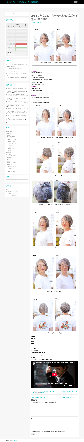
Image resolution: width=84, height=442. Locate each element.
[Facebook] (75, 2)
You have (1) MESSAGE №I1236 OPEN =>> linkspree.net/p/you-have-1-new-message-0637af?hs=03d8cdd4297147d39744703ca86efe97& (17, 90)
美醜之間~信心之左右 (12, 171)
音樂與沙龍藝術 (11, 148)
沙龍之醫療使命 (63, 391)
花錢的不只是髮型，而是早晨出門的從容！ (16, 105)
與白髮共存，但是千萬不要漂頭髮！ (15, 71)
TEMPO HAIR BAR (12, 139)
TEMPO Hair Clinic (12, 136)
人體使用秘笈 (10, 145)
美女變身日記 (74, 391)
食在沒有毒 (10, 150)
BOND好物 (9, 131)
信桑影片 (31, 6)
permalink (43, 392)
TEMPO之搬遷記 (11, 141)
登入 (8, 189)
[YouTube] (77, 2)
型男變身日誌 (10, 157)
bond (39, 22)
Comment (33, 404)
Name (32, 418)
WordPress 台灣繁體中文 (12, 195)
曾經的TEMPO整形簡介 (13, 143)
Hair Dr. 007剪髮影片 (12, 155)
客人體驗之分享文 (38, 6)
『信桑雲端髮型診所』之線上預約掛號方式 (15, 121)
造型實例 (16, 6)
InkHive (15, 440)
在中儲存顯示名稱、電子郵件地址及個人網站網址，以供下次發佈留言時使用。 (48, 431)
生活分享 (21, 6)
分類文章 (9, 92)
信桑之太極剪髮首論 (45, 391)
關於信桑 (26, 6)
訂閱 (12, 191)
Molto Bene (10, 137)
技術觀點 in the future (54, 391)
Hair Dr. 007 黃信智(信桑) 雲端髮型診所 (22, 2)
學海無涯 (10, 147)
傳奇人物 (10, 164)
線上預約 (11, 6)
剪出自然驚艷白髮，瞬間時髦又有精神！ (39, 397)
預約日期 (9, 52)
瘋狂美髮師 (69, 391)
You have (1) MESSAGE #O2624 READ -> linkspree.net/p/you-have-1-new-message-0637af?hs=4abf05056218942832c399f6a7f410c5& (17, 96)
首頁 (7, 6)
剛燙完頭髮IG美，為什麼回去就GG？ (15, 68)
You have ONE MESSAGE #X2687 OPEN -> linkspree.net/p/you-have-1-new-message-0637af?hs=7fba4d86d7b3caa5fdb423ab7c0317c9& (17, 103)
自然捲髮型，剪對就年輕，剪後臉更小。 (69, 397)
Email (32, 423)
